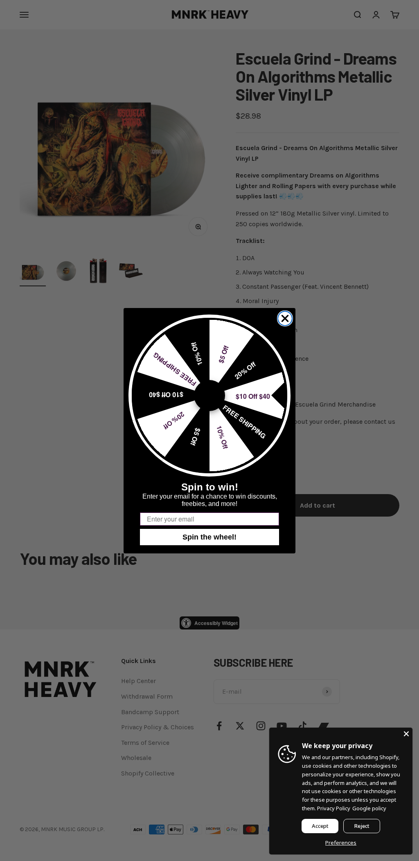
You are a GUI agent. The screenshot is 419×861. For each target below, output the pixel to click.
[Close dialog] (285, 318)
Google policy (369, 808)
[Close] (406, 734)
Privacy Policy (333, 808)
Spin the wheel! (209, 537)
